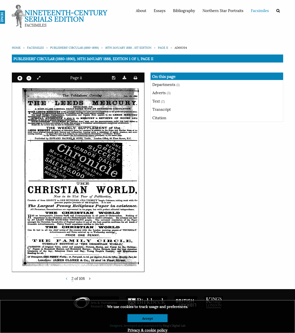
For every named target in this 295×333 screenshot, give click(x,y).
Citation (159, 117)
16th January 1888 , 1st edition (128, 47)
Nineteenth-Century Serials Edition (66, 15)
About (141, 10)
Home (16, 47)
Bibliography (184, 10)
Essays (160, 10)
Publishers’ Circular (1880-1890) (74, 47)
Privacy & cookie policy (148, 329)
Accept (147, 318)
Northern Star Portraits (222, 10)
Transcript (161, 109)
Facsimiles (260, 10)
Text (158, 101)
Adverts (161, 92)
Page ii (163, 47)
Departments (166, 84)
